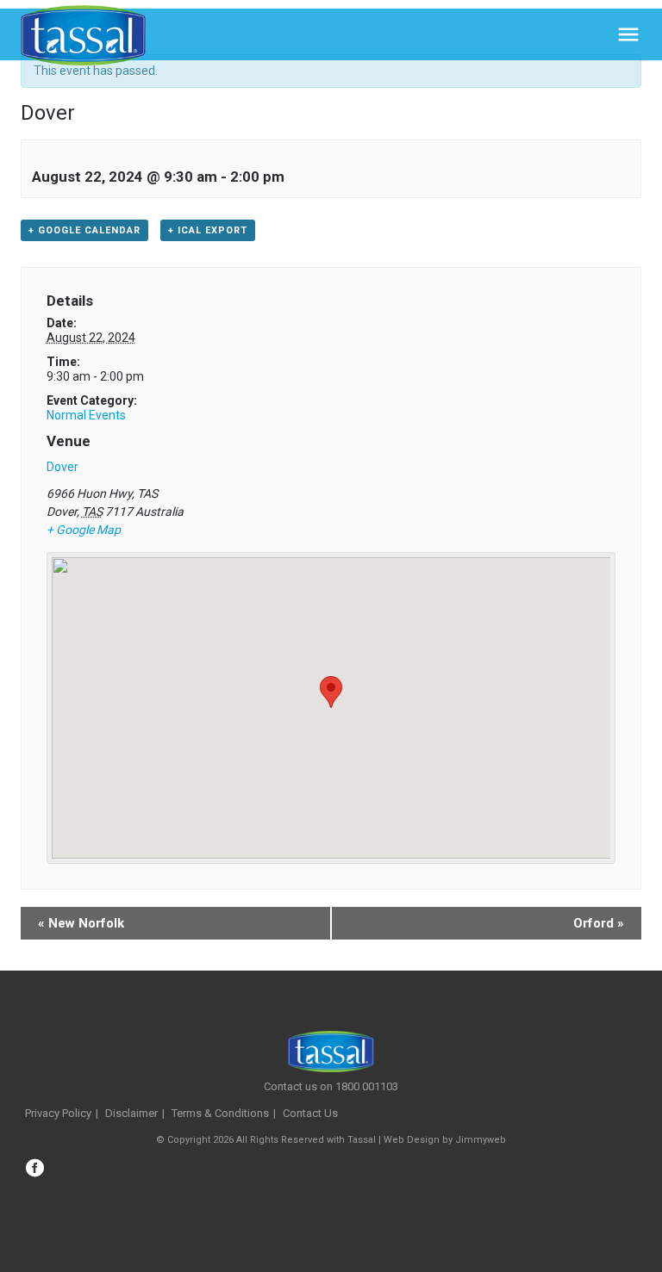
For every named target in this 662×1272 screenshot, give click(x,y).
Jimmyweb (480, 1139)
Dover (62, 467)
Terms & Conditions (220, 1113)
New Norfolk (81, 923)
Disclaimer (131, 1113)
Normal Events (86, 415)
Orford (598, 923)
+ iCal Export (207, 230)
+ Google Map (84, 530)
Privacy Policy (58, 1113)
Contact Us (310, 1113)
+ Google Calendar (84, 230)
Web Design (412, 1139)
